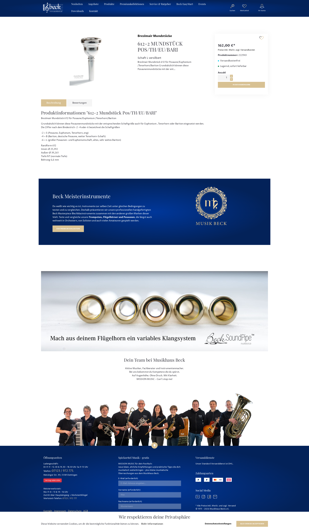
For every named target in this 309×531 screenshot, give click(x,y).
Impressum (60, 511)
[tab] (53, 103)
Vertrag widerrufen (52, 480)
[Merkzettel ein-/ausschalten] (261, 37)
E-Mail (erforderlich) (128, 478)
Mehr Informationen (152, 523)
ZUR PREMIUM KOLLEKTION (68, 229)
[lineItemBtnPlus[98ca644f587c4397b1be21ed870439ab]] (231, 76)
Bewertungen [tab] (79, 102)
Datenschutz (74, 511)
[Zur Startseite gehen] (53, 7)
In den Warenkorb (241, 85)
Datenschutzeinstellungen (218, 523)
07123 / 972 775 (62, 471)
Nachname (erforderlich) (130, 501)
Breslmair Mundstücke (155, 36)
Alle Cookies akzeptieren (252, 524)
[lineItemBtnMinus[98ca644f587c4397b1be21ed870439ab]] (231, 79)
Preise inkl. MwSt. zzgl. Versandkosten (236, 50)
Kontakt (47, 511)
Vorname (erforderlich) (129, 490)
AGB (85, 511)
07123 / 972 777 (69, 498)
